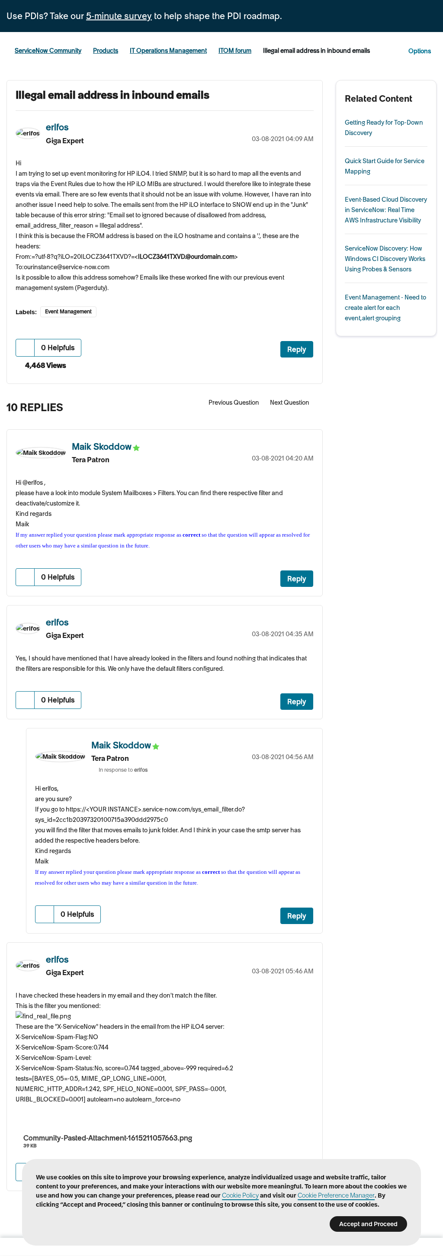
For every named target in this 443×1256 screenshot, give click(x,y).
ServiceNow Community (48, 51)
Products (105, 51)
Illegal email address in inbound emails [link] (316, 51)
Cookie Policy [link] (240, 1195)
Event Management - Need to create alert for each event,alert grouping (385, 307)
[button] (25, 347)
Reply (296, 349)
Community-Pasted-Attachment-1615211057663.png (107, 1138)
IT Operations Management (168, 51)
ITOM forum (234, 51)
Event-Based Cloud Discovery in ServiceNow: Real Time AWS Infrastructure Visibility (386, 210)
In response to (123, 769)
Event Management (68, 311)
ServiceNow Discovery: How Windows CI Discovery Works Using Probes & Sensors (385, 259)
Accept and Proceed (368, 1224)
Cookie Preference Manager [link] (336, 1195)
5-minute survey (119, 16)
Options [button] (419, 51)
